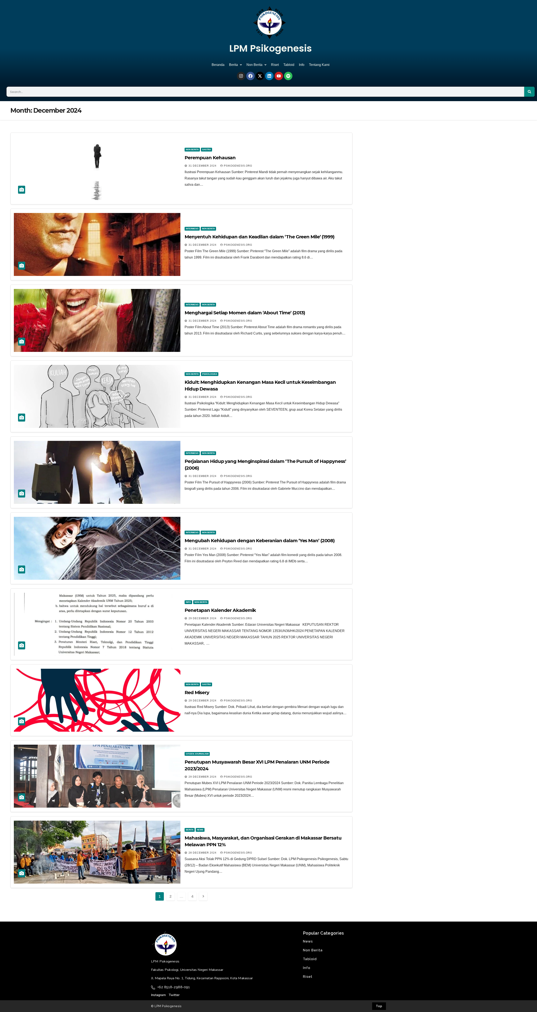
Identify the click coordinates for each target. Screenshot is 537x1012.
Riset (275, 65)
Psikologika (209, 374)
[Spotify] (288, 76)
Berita (233, 65)
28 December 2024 (203, 852)
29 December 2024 (203, 618)
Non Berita (254, 65)
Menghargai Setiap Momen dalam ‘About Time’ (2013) (245, 313)
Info (301, 65)
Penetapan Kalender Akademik (220, 610)
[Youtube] (279, 76)
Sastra (206, 149)
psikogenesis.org (238, 165)
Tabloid (288, 65)
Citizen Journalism (197, 754)
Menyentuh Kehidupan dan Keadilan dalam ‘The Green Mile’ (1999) (259, 237)
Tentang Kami (319, 65)
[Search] (529, 92)
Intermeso (192, 228)
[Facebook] (250, 76)
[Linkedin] (269, 76)
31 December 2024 (203, 165)
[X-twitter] (260, 76)
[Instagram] (241, 76)
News (200, 830)
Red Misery (197, 692)
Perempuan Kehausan (210, 158)
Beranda (218, 65)
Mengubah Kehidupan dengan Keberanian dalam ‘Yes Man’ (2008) (260, 540)
